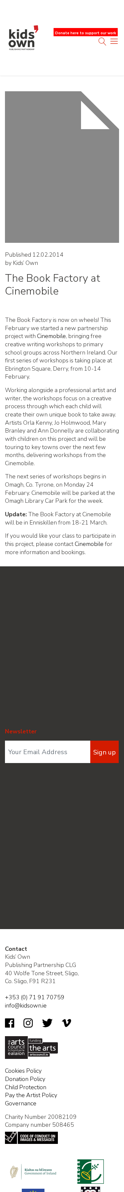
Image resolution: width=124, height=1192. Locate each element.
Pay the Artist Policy (31, 1095)
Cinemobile (51, 336)
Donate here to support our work (85, 33)
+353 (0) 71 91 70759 (34, 997)
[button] (114, 43)
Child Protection (25, 1087)
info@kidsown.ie (26, 1005)
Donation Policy (25, 1079)
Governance (20, 1103)
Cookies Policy (23, 1071)
